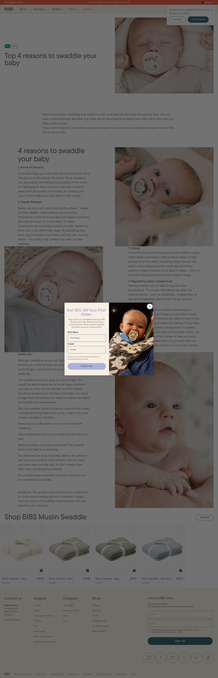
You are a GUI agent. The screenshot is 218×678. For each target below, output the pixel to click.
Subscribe (87, 366)
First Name (73, 332)
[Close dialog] (149, 306)
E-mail (71, 344)
